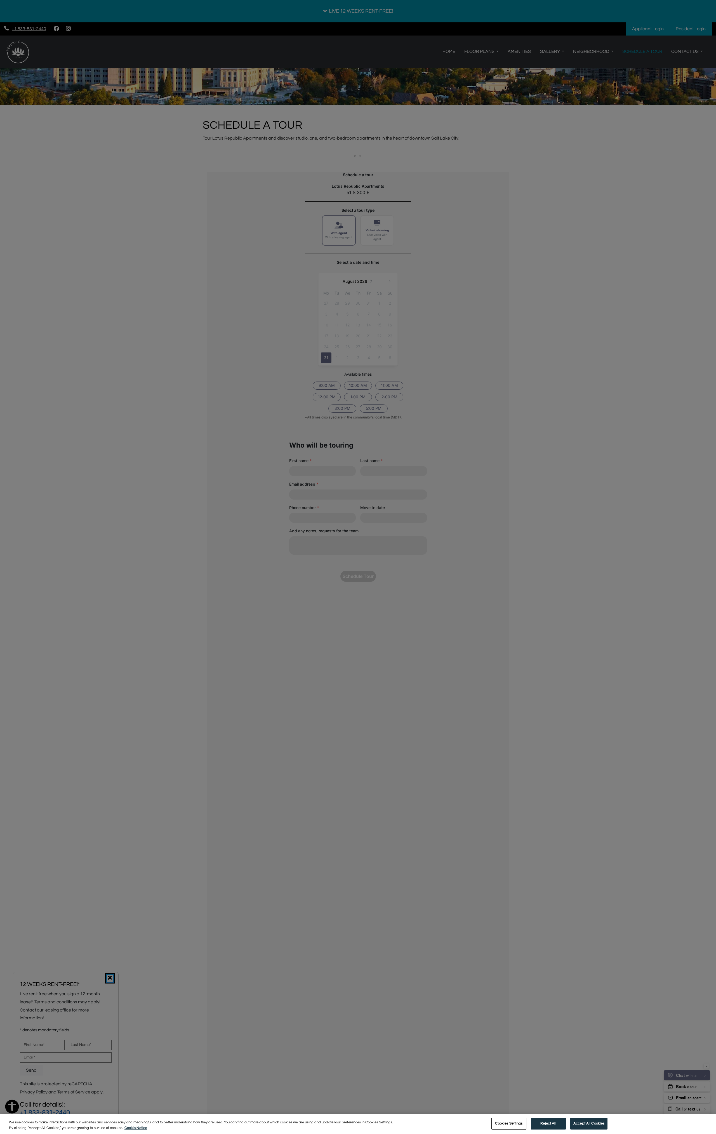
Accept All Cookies (588, 1123)
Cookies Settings (508, 1123)
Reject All (548, 1123)
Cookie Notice (135, 1128)
